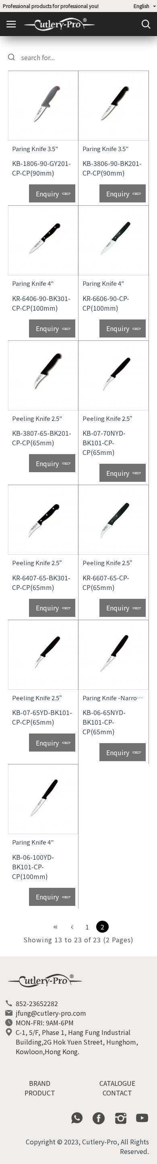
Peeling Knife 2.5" (37, 418)
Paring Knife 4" (33, 283)
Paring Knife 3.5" (35, 149)
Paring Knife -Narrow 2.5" (114, 698)
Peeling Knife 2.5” (109, 418)
